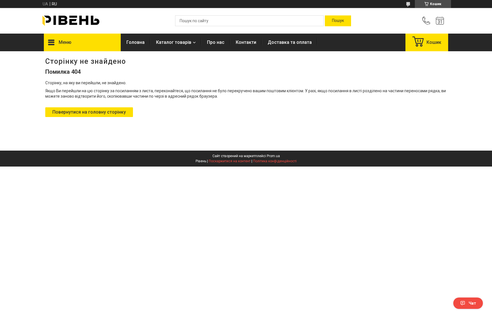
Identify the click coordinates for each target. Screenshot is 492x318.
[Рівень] (70, 21)
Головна (135, 42)
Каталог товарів (173, 42)
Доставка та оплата (290, 42)
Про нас (215, 42)
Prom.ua (273, 156)
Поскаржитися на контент (230, 161)
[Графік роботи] (440, 20)
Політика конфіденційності (275, 161)
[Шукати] (338, 20)
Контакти (246, 42)
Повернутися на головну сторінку (89, 112)
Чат (472, 303)
